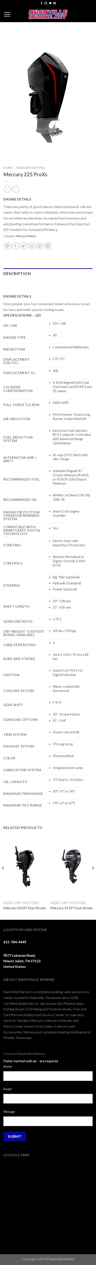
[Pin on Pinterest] (39, 246)
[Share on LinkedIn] (47, 246)
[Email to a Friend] (31, 246)
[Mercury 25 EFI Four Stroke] (71, 866)
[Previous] (3, 876)
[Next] (93, 876)
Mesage (9, 1112)
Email (8, 1089)
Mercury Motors (31, 168)
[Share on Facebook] (15, 246)
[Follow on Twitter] (50, 3)
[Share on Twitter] (23, 246)
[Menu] (7, 14)
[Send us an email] (54, 3)
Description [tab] (17, 273)
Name (8, 1066)
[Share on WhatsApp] (7, 246)
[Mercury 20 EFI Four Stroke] (24, 866)
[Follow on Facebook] (41, 3)
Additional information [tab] (31, 284)
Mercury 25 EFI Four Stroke (71, 908)
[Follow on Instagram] (45, 3)
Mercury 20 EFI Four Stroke (24, 908)
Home (7, 168)
